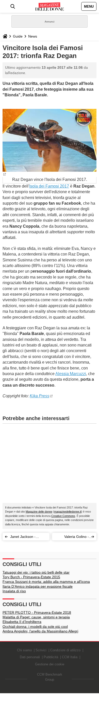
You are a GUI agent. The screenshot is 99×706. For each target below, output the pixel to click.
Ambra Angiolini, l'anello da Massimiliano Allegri (40, 631)
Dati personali (30, 657)
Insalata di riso (14, 591)
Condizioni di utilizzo (65, 650)
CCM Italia (69, 657)
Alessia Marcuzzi (70, 374)
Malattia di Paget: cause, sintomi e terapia (36, 617)
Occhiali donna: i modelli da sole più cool (35, 626)
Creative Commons (63, 515)
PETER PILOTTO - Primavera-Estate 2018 (37, 612)
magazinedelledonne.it (67, 511)
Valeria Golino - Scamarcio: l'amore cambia (73, 537)
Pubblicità (51, 657)
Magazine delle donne (39, 511)
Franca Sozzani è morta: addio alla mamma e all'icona (46, 582)
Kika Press (39, 396)
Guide (18, 36)
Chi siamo (24, 650)
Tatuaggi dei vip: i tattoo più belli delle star (36, 572)
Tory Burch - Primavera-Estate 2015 (31, 577)
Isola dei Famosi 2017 (49, 186)
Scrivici (41, 650)
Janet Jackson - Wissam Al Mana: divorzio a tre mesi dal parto (27, 537)
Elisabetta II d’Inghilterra (22, 622)
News (32, 36)
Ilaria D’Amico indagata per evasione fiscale (38, 586)
